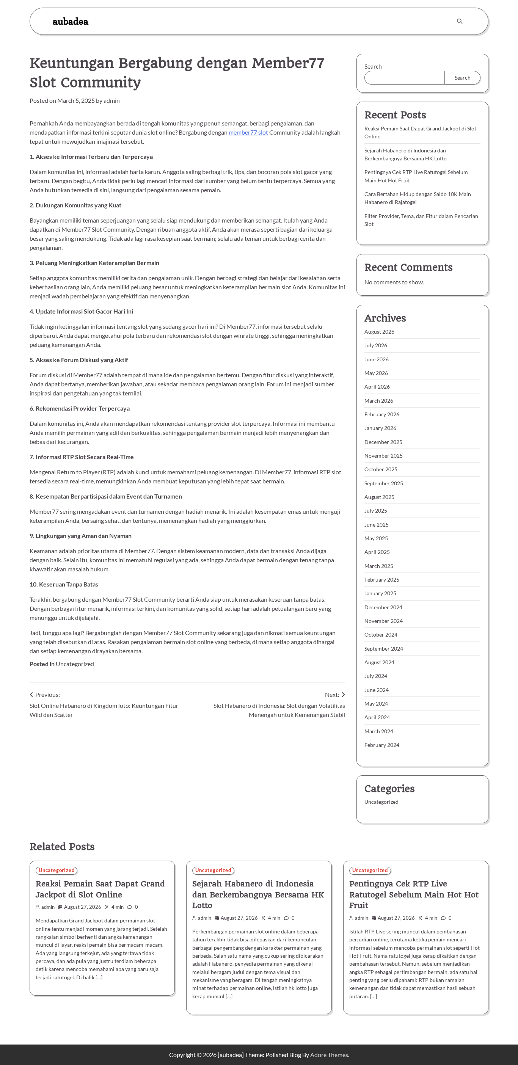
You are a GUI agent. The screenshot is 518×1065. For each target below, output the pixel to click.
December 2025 (383, 442)
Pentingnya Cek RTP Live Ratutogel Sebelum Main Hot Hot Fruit (414, 894)
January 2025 (380, 593)
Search (373, 66)
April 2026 (377, 386)
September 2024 (383, 648)
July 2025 (375, 510)
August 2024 (379, 662)
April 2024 (377, 717)
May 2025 (376, 538)
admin (112, 100)
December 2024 (383, 607)
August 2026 (379, 331)
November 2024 (383, 621)
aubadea (70, 21)
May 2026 (376, 373)
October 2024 (380, 634)
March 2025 (378, 566)
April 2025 (377, 552)
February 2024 (381, 745)
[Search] (459, 21)
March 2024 (378, 731)
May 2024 (376, 703)
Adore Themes (329, 1054)
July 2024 (375, 676)
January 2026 (380, 428)
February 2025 (381, 579)
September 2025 (383, 483)
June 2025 (376, 524)
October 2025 (380, 469)
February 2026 (381, 414)
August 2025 (379, 497)
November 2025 (383, 455)
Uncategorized (75, 663)
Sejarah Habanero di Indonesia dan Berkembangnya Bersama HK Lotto (258, 894)
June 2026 (376, 359)
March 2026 (378, 400)
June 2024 (376, 690)
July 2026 (375, 345)
